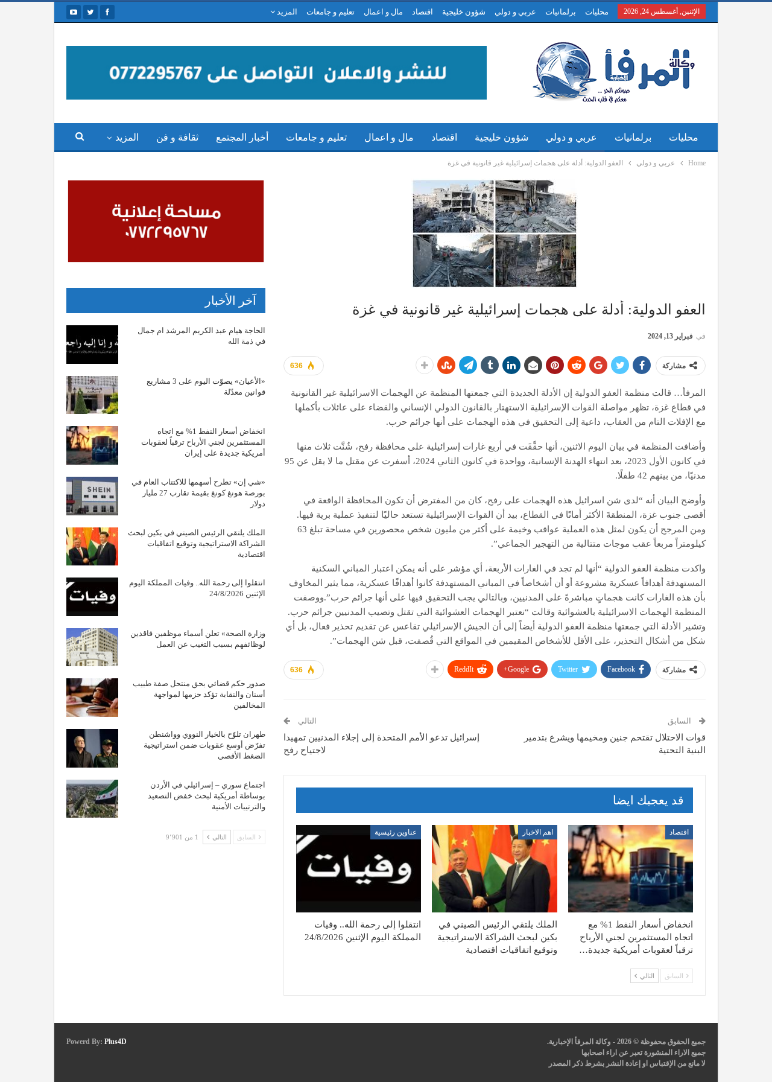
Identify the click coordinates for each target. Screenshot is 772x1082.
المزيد (286, 11)
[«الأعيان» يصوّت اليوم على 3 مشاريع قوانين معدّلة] (92, 395)
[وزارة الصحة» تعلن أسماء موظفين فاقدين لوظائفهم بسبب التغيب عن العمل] (92, 647)
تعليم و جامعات (330, 11)
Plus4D (115, 1041)
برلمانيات (560, 11)
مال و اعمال (383, 11)
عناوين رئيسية (396, 832)
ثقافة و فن (177, 137)
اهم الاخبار (537, 832)
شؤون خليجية (464, 11)
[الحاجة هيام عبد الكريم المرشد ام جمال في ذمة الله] (92, 344)
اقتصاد (422, 11)
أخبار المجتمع (242, 137)
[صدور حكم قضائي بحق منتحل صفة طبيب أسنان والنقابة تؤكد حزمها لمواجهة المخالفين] (92, 697)
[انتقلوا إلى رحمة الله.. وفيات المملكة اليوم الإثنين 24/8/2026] (358, 868)
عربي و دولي (515, 11)
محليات (597, 11)
